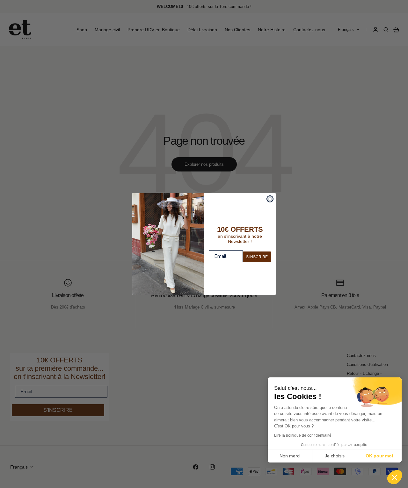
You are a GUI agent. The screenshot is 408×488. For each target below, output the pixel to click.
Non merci (290, 455)
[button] (394, 477)
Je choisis (335, 455)
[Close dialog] (270, 199)
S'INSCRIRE (257, 257)
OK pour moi (379, 455)
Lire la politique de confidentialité (303, 435)
